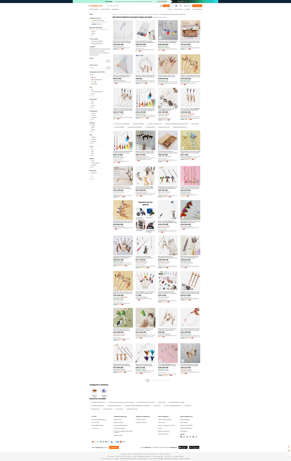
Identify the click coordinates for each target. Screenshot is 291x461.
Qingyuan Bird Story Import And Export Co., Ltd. (190, 298)
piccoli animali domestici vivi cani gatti (146, 402)
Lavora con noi (95, 428)
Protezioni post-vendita (119, 428)
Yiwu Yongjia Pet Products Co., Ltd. (144, 298)
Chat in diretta (161, 422)
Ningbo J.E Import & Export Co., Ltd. (121, 338)
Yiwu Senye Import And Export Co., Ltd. (122, 264)
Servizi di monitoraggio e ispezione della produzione (123, 431)
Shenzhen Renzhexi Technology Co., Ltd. (190, 118)
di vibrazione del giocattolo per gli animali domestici (177, 123)
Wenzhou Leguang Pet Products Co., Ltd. (123, 227)
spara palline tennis (108, 409)
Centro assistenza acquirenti (165, 419)
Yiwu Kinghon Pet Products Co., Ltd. (189, 194)
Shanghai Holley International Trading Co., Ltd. (190, 266)
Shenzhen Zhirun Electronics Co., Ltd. (144, 336)
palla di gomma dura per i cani (180, 127)
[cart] (181, 6)
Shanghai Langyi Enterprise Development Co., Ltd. (168, 266)
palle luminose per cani (132, 409)
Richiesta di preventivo (141, 422)
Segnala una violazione (163, 434)
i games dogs (188, 405)
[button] (161, 6)
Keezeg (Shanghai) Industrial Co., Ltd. (121, 81)
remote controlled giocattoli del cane (173, 405)
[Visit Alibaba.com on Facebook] (181, 437)
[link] (289, 447)
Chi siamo (94, 416)
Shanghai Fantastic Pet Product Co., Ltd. (167, 195)
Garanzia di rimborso (118, 422)
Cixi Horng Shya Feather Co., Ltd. (121, 161)
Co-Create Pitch (95, 422)
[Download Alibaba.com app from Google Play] (194, 447)
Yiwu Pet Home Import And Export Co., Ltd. (168, 48)
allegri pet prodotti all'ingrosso (98, 402)
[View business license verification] (159, 458)
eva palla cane (157, 405)
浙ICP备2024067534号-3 (184, 458)
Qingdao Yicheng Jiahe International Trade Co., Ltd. (168, 83)
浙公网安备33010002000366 (170, 458)
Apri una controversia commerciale (166, 425)
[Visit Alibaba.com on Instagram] (190, 437)
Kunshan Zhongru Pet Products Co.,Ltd (145, 49)
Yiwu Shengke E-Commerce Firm (143, 159)
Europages (167, 454)
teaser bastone (120, 409)
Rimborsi (160, 428)
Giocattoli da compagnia (152, 14)
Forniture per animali (123, 14)
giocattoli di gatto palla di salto (135, 127)
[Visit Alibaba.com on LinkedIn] (184, 437)
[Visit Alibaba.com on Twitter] (187, 437)
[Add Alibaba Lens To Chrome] (114, 447)
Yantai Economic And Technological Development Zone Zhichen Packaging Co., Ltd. (190, 47)
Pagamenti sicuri (118, 419)
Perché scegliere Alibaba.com (99, 419)
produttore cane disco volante (155, 123)
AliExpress (123, 454)
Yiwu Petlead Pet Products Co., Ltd (189, 158)
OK (108, 61)
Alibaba (114, 14)
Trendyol (162, 454)
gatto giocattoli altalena (139, 123)
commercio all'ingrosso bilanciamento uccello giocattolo (138, 405)
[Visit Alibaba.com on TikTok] (196, 437)
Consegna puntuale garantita (120, 425)
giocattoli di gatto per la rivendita (177, 402)
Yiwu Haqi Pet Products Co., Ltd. (188, 83)
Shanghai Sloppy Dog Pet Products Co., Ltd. (168, 230)
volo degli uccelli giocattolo (98, 405)
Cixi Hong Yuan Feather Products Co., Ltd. (145, 116)
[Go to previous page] (144, 380)
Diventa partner (184, 431)
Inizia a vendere (183, 422)
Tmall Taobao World (138, 454)
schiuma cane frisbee (119, 127)
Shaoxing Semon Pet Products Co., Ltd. (122, 195)
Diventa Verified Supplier (186, 428)
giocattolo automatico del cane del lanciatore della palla (122, 402)
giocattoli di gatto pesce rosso (114, 405)
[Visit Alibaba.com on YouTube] (193, 437)
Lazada (145, 454)
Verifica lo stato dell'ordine (186, 425)
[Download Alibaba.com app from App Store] (183, 447)
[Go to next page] (168, 380)
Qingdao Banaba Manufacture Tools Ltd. (145, 81)
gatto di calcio (195, 123)
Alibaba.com (174, 447)
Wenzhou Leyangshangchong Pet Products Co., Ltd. (123, 117)
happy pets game (95, 409)
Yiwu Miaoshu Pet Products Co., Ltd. (144, 194)
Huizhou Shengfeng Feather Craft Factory (145, 266)
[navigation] (100, 197)
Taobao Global (151, 454)
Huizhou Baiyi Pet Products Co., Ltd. (121, 47)
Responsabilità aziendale (97, 425)
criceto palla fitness (150, 127)
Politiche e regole (118, 435)
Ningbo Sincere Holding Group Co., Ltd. (167, 300)
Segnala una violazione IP (164, 431)
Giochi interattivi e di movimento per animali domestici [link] (173, 14)
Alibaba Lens (99, 447)
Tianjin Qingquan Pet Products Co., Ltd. (190, 227)
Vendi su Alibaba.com (185, 419)
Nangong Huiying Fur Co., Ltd (165, 118)
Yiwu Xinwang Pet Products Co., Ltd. (121, 303)
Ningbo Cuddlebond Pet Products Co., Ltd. (168, 160)
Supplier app (148, 447)
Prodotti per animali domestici (137, 14)
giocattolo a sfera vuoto (164, 127)
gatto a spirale (162, 402)
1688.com (130, 454)
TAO (157, 454)
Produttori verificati (140, 419)
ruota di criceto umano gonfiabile (122, 123)
